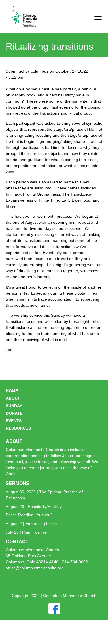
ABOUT (13, 398)
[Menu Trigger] (98, 19)
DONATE (14, 413)
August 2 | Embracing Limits (31, 523)
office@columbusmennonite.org (35, 568)
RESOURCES (18, 428)
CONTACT (17, 541)
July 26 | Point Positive (26, 532)
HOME (12, 390)
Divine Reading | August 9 (29, 515)
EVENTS (14, 420)
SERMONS (17, 483)
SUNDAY (14, 405)
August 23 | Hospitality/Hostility (34, 506)
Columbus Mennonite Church (32, 549)
